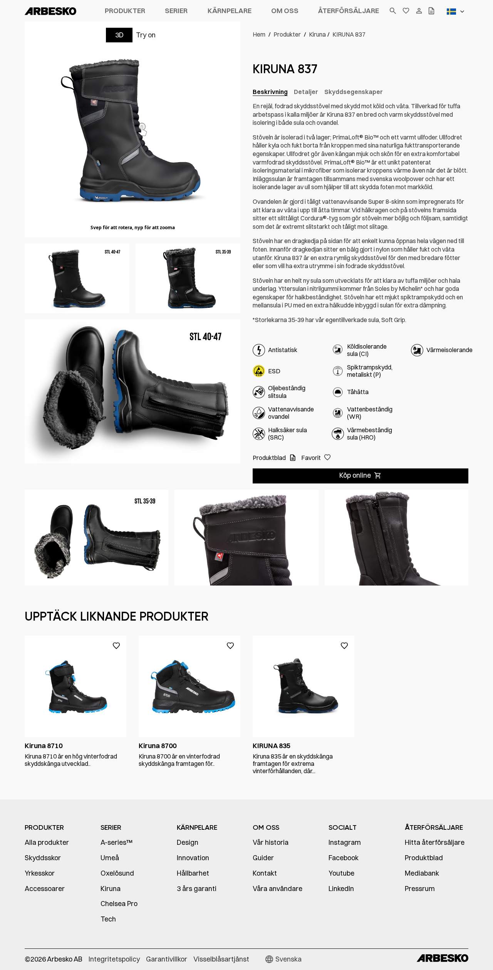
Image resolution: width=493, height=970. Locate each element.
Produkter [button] (125, 10)
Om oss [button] (284, 10)
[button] (457, 11)
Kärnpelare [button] (230, 10)
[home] (61, 11)
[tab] (270, 92)
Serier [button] (176, 10)
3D (119, 34)
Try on (146, 34)
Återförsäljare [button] (348, 10)
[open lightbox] (77, 278)
